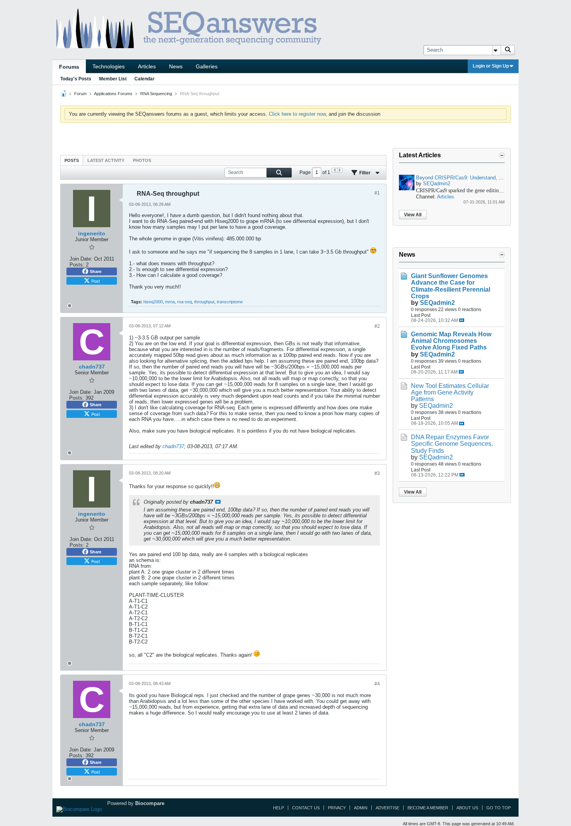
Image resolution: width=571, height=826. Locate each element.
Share (95, 271)
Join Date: (81, 259)
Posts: (77, 265)
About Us (467, 807)
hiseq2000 (153, 301)
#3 (377, 473)
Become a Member (427, 807)
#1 (377, 193)
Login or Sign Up (491, 66)
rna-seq (184, 301)
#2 (377, 326)
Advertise (387, 807)
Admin (360, 807)
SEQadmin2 (436, 183)
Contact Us (306, 807)
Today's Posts (75, 79)
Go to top (498, 807)
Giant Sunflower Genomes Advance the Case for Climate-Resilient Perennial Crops (450, 286)
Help (278, 807)
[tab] (71, 160)
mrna (170, 301)
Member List (113, 79)
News (176, 66)
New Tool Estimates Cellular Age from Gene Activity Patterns (450, 392)
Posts (71, 160)
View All (412, 214)
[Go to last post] (461, 320)
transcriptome (230, 301)
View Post (218, 502)
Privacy (337, 807)
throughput (204, 301)
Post (95, 281)
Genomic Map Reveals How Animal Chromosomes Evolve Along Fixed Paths (451, 341)
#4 (377, 684)
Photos (142, 160)
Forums (69, 67)
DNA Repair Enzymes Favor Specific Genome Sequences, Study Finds (452, 444)
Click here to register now (297, 114)
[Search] (508, 50)
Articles (147, 66)
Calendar (144, 79)
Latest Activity (105, 160)
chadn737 (173, 446)
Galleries (207, 66)
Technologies (108, 66)
